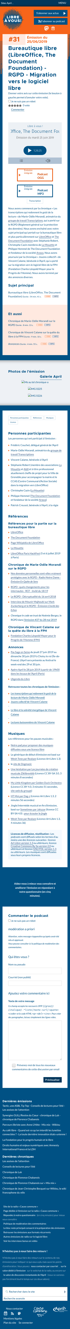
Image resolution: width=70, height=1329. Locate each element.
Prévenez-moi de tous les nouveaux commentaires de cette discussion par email (35, 1067)
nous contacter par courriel (44, 1266)
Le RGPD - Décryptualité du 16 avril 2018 (33, 596)
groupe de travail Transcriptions (25, 220)
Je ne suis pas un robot (23, 101)
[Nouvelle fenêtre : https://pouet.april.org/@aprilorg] (46, 29)
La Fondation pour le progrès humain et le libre (28, 1139)
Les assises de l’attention (16, 1161)
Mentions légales (13, 1318)
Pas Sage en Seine (20, 652)
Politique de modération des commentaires (24, 1223)
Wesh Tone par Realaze (23, 758)
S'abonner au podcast (53, 21)
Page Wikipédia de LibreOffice (27, 542)
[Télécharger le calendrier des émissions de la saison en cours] (5, 1314)
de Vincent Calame (29, 701)
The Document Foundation (45, 495)
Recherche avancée (14, 1298)
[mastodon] (19, 1313)
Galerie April (51, 376)
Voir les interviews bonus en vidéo (20, 1241)
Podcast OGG (36, 174)
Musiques (50, 418)
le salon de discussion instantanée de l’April (24, 1275)
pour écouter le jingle (35, 813)
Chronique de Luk (12, 1172)
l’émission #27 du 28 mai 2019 (40, 619)
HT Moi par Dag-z (20, 796)
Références (37, 418)
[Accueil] (13, 19)
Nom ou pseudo (16, 964)
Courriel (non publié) (19, 977)
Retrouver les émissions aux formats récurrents (27, 1232)
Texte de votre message (21, 1001)
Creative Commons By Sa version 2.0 (31, 846)
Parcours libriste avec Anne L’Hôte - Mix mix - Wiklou (31, 1124)
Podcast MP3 (36, 190)
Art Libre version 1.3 (22, 843)
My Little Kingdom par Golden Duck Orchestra (36, 782)
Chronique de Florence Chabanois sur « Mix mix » (29, 1183)
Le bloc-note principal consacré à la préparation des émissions (34, 1228)
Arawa (40, 252)
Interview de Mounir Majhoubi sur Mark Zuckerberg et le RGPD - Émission (35, 606)
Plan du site (10, 1322)
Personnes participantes (19, 418)
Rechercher (64, 1291)
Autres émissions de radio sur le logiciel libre (25, 1236)
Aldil (26, 469)
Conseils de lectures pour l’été (19, 1166)
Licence (13, 422)
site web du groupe (21, 790)
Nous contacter (14, 1308)
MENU (62, 2)
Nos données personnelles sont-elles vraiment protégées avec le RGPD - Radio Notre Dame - (36, 577)
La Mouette (48, 244)
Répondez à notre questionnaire (19, 1215)
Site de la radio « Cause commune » (20, 1206)
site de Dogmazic (22, 764)
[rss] (12, 1313)
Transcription (35, 201)
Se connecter (26, 1322)
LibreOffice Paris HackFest (25, 553)
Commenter (17, 109)
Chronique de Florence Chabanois (21, 1177)
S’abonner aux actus (47, 13)
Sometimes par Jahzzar (32, 809)
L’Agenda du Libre (20, 679)
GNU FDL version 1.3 (44, 849)
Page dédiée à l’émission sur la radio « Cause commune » (31, 1211)
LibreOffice (45, 236)
